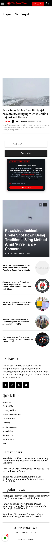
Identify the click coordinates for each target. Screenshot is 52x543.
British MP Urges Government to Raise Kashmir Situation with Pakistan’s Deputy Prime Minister (16, 267)
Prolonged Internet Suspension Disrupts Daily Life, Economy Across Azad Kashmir (18, 339)
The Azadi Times (21, 121)
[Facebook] (5, 385)
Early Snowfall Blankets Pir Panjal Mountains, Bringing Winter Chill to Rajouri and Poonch (25, 113)
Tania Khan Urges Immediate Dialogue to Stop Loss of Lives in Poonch (26, 469)
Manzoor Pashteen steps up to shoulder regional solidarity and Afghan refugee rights (16, 321)
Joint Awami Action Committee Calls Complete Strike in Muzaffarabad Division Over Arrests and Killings (17, 285)
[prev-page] (40, 204)
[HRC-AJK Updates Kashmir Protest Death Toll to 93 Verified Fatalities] (42, 304)
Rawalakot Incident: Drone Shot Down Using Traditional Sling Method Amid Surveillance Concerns (26, 239)
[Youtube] (26, 385)
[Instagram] (12, 385)
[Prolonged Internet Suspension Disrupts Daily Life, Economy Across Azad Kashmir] (42, 339)
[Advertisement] (26, 46)
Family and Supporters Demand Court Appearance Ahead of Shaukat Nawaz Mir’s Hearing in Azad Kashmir (24, 506)
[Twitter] (19, 385)
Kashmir (6, 121)
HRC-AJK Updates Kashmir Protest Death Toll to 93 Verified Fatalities (17, 303)
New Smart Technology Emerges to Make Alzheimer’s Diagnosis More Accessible (23, 515)
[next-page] (45, 204)
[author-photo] (13, 121)
